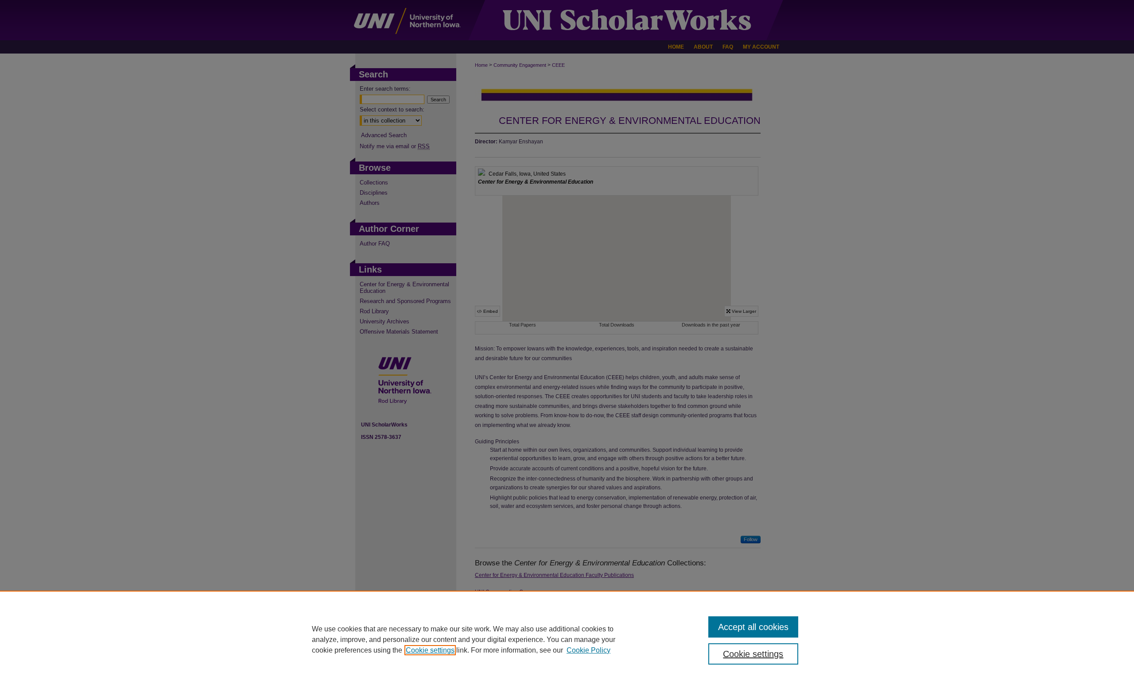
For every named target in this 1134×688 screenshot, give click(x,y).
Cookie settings (430, 650)
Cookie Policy (588, 650)
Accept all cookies (753, 627)
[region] (567, 639)
